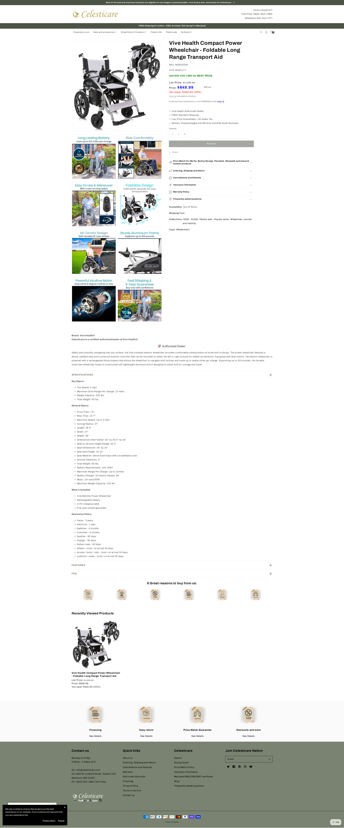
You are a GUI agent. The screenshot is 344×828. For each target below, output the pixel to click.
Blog (176, 781)
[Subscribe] (269, 759)
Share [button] (175, 152)
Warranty (127, 772)
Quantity (172, 129)
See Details (95, 736)
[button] (261, 32)
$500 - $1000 (190, 219)
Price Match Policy (184, 767)
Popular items (221, 219)
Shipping (172, 96)
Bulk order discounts (134, 776)
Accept (61, 821)
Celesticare (175, 822)
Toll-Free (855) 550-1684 (256, 14)
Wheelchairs (183, 229)
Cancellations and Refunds (137, 767)
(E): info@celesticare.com (86, 770)
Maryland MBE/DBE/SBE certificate (193, 776)
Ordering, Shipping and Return (139, 762)
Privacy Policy (130, 786)
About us (127, 758)
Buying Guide (181, 762)
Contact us (129, 795)
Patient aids (206, 219)
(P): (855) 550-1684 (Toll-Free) (89, 782)
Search (178, 758)
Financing (128, 781)
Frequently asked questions (189, 786)
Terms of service (132, 790)
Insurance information (186, 772)
